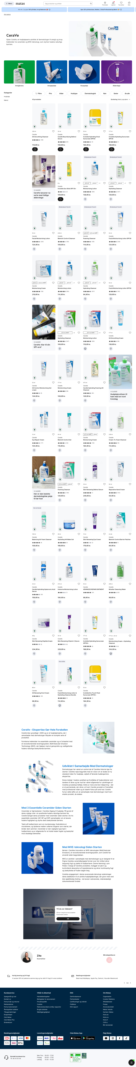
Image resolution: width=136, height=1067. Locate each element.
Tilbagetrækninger (10, 1012)
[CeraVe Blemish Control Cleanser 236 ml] (69, 228)
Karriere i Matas (108, 1012)
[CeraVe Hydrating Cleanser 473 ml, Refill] (69, 328)
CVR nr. (105, 1022)
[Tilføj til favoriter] (53, 131)
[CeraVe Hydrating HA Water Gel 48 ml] (69, 529)
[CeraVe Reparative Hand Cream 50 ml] (120, 479)
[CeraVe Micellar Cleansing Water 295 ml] (120, 580)
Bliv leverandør (108, 1025)
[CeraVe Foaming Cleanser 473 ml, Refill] (69, 479)
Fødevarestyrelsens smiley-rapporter (49, 1007)
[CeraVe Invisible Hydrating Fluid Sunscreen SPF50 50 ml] (94, 127)
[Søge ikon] (90, 3)
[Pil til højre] (134, 9)
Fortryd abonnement (10, 1007)
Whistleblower (107, 1002)
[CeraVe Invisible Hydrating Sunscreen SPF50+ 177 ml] (94, 632)
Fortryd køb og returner (11, 1002)
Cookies (39, 1004)
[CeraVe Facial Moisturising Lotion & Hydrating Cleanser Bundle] (69, 683)
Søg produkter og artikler (53, 3)
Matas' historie (107, 1009)
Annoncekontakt (108, 1007)
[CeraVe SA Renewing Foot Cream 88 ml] (43, 683)
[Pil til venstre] (124, 982)
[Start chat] (131, 1062)
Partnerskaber (74, 999)
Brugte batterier (42, 1009)
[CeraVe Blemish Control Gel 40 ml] (69, 429)
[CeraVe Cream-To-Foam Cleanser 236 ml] (120, 429)
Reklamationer (8, 1004)
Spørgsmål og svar (10, 996)
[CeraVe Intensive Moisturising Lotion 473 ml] (69, 580)
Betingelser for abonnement (46, 999)
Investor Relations (109, 999)
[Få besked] (85, 349)
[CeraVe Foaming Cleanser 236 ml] (94, 228)
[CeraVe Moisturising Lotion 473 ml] (94, 178)
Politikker (73, 1004)
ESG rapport (74, 1007)
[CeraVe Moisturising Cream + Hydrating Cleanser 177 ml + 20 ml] (120, 632)
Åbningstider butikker (11, 1009)
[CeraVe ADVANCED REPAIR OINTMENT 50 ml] (94, 580)
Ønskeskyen (8, 1022)
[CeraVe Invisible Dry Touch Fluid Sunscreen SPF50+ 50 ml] (94, 683)
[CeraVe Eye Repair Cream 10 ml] (43, 429)
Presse (105, 1004)
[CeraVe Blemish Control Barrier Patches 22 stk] (120, 529)
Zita (39, 955)
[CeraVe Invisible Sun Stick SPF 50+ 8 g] (69, 178)
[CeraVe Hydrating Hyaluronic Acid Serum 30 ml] (43, 580)
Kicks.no (106, 1017)
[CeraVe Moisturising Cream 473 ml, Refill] (94, 429)
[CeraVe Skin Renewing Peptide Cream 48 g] (43, 632)
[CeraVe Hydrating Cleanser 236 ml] (94, 278)
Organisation (107, 996)
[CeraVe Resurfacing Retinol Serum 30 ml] (69, 127)
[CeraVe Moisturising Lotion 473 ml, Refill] (94, 328)
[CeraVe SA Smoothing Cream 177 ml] (120, 328)
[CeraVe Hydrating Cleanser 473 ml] (120, 178)
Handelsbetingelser (43, 996)
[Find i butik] (85, 199)
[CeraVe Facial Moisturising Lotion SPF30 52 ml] (120, 228)
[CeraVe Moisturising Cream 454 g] (43, 278)
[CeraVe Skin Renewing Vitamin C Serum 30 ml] (69, 632)
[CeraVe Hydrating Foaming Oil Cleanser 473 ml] (94, 379)
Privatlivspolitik (42, 1002)
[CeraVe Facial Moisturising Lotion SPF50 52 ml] (120, 278)
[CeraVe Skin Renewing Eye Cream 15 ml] (94, 529)
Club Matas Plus (9, 1020)
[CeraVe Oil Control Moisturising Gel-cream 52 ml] (43, 379)
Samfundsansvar (75, 996)
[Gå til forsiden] (20, 4)
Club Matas (7, 1017)
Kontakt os (7, 999)
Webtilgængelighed (43, 1012)
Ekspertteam (8, 1014)
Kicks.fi (105, 1020)
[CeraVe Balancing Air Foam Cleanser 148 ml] (43, 529)
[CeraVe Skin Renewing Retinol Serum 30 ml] (94, 479)
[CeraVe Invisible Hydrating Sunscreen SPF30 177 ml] (120, 127)
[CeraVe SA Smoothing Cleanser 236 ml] (43, 127)
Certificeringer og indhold (78, 1002)
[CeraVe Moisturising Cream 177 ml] (69, 379)
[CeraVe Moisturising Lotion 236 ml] (69, 278)
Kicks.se (105, 1014)
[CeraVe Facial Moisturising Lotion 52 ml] (43, 228)
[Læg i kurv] (35, 149)
